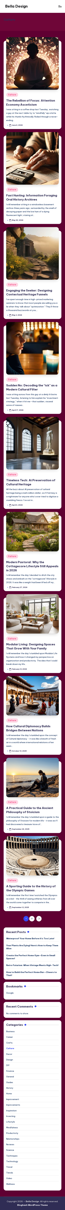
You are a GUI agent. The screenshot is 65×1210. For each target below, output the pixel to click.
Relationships (12, 1138)
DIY (8, 1065)
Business (10, 1031)
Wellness (10, 1184)
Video (9, 1178)
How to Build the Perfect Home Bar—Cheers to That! (31, 974)
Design (9, 1059)
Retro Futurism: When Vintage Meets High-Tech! (32, 965)
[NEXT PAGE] (39, 918)
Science (10, 1150)
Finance (10, 1071)
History (9, 1088)
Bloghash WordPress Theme (32, 1205)
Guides (9, 1082)
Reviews (10, 1144)
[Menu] (59, 6)
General (10, 1076)
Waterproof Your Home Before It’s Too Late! (30, 938)
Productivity (12, 1133)
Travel (9, 1167)
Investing (10, 1116)
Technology (12, 1161)
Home (9, 1093)
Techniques (12, 1155)
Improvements (13, 1104)
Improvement (12, 1099)
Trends (9, 1172)
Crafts (9, 1042)
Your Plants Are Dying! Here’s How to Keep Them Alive (32, 947)
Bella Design (16, 6)
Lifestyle (10, 1121)
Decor (9, 1054)
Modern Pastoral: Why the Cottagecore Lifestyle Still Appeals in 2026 (32, 566)
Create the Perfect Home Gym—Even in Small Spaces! (30, 957)
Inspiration (11, 1110)
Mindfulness (12, 1127)
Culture (12, 95)
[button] (39, 918)
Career (9, 1037)
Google (10, 993)
